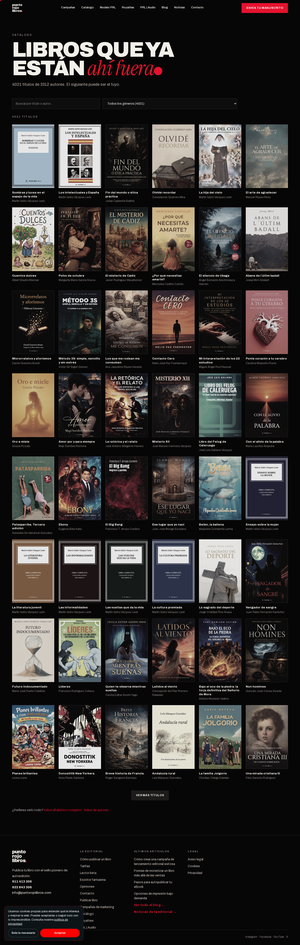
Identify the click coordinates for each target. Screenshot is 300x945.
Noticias (179, 7)
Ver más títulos (150, 795)
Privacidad (195, 873)
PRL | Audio (147, 7)
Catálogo (87, 7)
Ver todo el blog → (149, 905)
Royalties (128, 7)
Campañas (68, 7)
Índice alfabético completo (63, 810)
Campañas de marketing (97, 907)
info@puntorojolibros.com (31, 892)
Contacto (197, 7)
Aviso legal (195, 859)
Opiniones (87, 886)
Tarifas (85, 866)
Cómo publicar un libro (95, 859)
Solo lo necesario (23, 932)
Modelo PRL (108, 7)
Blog (165, 7)
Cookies (194, 866)
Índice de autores (96, 810)
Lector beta (88, 873)
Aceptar (60, 932)
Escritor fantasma (93, 879)
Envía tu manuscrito (264, 7)
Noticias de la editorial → (155, 912)
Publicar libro (89, 900)
